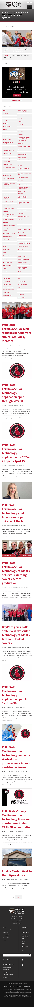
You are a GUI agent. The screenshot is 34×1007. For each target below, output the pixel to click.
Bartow (13, 921)
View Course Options (8, 962)
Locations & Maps (7, 967)
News (6, 18)
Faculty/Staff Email (25, 947)
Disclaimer (19, 986)
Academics (6, 932)
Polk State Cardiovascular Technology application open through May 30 (13, 393)
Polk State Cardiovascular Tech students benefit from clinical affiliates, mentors (16, 333)
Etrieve (23, 941)
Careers (5, 977)
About (4, 927)
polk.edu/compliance (27, 996)
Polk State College (13, 4)
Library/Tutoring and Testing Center (26, 936)
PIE (22, 950)
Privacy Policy (12, 986)
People (23, 943)
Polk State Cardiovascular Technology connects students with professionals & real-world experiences (16, 757)
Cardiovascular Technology (15, 14)
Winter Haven (14, 919)
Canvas (23, 930)
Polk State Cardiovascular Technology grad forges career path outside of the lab (14, 513)
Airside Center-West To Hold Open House (17, 873)
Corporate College (8, 974)
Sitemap (5, 986)
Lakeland (21, 919)
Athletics (5, 972)
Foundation (6, 969)
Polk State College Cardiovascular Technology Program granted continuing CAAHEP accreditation (16, 819)
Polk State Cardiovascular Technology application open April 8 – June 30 (16, 695)
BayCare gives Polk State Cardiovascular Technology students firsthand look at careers (16, 635)
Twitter (22, 962)
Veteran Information (8, 964)
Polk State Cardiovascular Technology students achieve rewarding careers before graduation (16, 573)
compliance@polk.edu (7, 996)
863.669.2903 (25, 995)
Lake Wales (19, 921)
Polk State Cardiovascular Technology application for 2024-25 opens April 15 (16, 453)
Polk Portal (24, 927)
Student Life (6, 935)
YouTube (22, 964)
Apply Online (6, 959)
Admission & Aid (7, 930)
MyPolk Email (25, 932)
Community (6, 937)
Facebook (22, 959)
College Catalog (26, 986)
